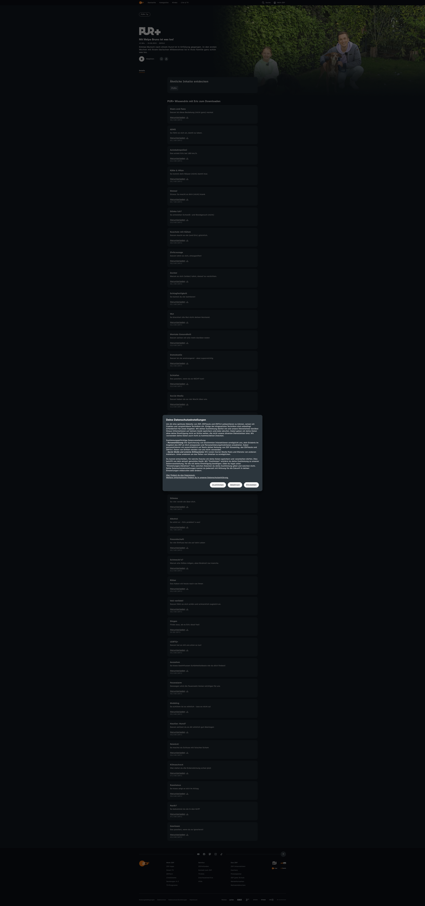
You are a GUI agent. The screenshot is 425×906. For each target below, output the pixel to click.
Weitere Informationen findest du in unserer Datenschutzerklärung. (197, 477)
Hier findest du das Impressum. (180, 475)
